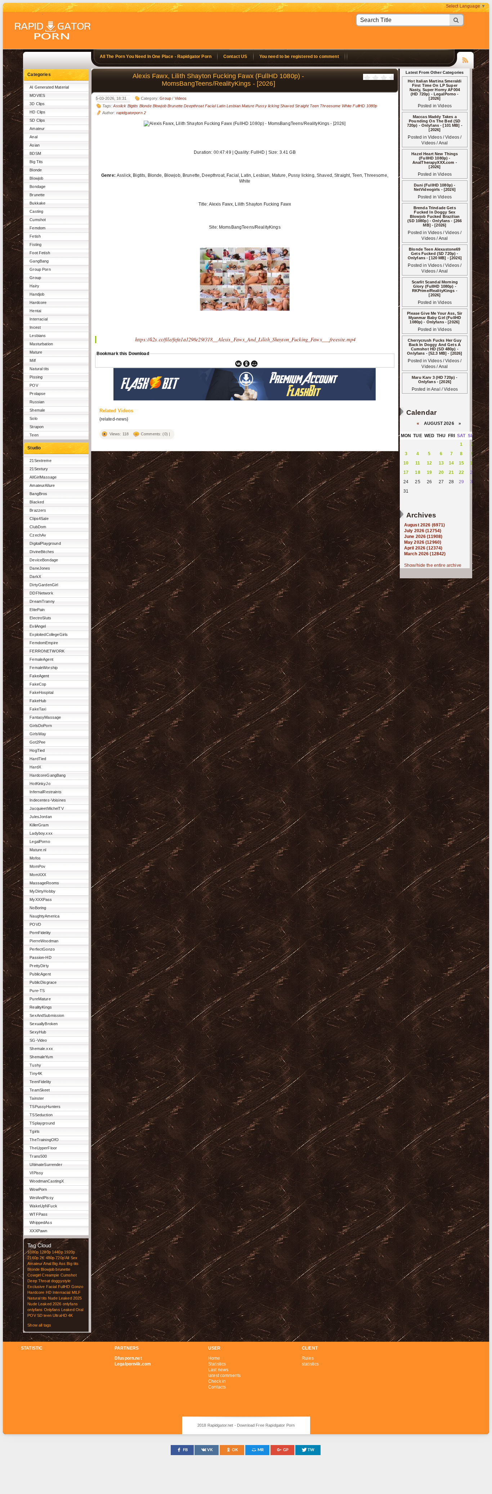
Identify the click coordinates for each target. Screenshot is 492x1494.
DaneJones (40, 568)
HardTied (38, 759)
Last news (218, 1369)
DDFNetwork (41, 593)
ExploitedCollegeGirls (49, 634)
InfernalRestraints (46, 792)
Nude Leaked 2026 (44, 1304)
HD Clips (37, 112)
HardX (35, 767)
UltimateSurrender (46, 1164)
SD (40, 1315)
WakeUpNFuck (43, 1206)
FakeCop (38, 684)
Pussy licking (267, 106)
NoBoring (38, 908)
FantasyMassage (45, 717)
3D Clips (37, 104)
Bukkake (37, 203)
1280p (45, 1252)
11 (417, 463)
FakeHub (38, 701)
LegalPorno (40, 841)
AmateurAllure (42, 485)
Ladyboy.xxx (41, 833)
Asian (35, 145)
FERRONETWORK (47, 651)
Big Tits (36, 162)
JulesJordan (41, 817)
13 (441, 463)
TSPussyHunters (45, 1106)
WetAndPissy (42, 1197)
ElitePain (37, 609)
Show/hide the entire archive (432, 565)
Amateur (37, 128)
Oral (80, 1309)
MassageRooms (44, 883)
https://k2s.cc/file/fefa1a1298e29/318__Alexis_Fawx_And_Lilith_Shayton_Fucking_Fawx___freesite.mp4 (245, 339)
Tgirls (35, 1131)
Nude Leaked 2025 (65, 1298)
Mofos (35, 858)
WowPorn (38, 1189)
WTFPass (39, 1214)
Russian (37, 402)
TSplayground (42, 1123)
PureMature (40, 999)
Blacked (37, 502)
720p (59, 1258)
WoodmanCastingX (47, 1181)
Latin (221, 106)
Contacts (217, 1387)
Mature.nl (38, 850)
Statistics (217, 1364)
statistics (310, 1364)
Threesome (330, 106)
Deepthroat (193, 106)
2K (42, 1258)
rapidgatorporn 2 (131, 113)
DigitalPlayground (45, 543)
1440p (57, 1252)
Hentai (35, 311)
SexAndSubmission (47, 1015)
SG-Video (38, 1040)
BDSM (35, 153)
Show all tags (39, 1325)
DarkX (35, 576)
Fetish (35, 236)
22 (461, 472)
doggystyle (61, 1281)
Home (214, 1358)
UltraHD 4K (63, 1315)
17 (405, 472)
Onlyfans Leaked (59, 1309)
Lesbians (38, 335)
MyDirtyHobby (42, 891)
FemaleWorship (44, 667)
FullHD (64, 1286)
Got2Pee (37, 742)
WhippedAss (41, 1222)
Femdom (37, 228)
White (347, 106)
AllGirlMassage (43, 477)
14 (451, 463)
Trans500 (38, 1156)
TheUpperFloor (43, 1148)
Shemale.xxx (41, 1048)
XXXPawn (38, 1231)
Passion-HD (40, 957)
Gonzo (77, 1286)
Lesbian (234, 106)
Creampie (50, 1275)
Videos (181, 98)
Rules (308, 1358)
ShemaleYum (41, 1057)
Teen (34, 435)
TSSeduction (41, 1115)
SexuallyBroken (44, 1024)
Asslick (119, 106)
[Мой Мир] (254, 363)
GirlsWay (38, 734)
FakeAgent (39, 676)
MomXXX (38, 874)
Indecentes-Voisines (48, 800)
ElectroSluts (40, 618)
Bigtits (133, 106)
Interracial (39, 319)
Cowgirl (34, 1275)
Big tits (73, 1263)
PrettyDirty (39, 966)
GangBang (39, 261)
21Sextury (39, 469)
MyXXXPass (41, 899)
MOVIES (37, 95)
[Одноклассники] (246, 363)
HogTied (37, 750)
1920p (69, 1252)
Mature (36, 352)
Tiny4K (36, 1073)
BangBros (38, 494)
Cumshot (38, 219)
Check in (217, 1381)
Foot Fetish (40, 253)
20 (441, 472)
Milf (33, 360)
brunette (62, 1269)
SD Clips (37, 120)
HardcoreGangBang (48, 775)
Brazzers (38, 510)
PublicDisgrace (43, 982)
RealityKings (41, 1007)
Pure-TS (37, 990)
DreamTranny (42, 601)
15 (461, 463)
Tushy (35, 1065)
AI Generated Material (49, 87)
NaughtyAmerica (44, 916)
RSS (465, 59)
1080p (33, 1252)
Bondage (37, 186)
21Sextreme (40, 460)
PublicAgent (40, 974)
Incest (35, 327)
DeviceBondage (44, 560)
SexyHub (38, 1032)
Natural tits (39, 369)
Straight (302, 106)
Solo (33, 418)
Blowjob (36, 178)
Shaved (287, 106)
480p (50, 1258)
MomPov (37, 866)
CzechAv (38, 535)
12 (429, 463)
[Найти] (456, 20)
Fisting (35, 244)
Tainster (37, 1098)
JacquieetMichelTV (46, 808)
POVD (35, 924)
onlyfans (70, 1304)
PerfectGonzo (42, 949)
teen (48, 1315)
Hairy (34, 286)
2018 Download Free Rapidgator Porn (53, 31)
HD (49, 1292)
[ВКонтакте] (238, 363)
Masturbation (41, 344)
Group (35, 277)
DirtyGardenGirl (44, 585)
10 (405, 463)
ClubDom (38, 527)
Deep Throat (38, 1281)
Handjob (37, 294)
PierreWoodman (44, 941)
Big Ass (59, 1263)
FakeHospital (41, 692)
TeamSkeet (40, 1090)
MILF (76, 1292)
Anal (33, 137)
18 (417, 472)
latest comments (224, 1375)
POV (34, 385)
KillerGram (39, 825)
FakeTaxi (38, 709)
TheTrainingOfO (44, 1140)
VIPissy (36, 1173)
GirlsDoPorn (41, 725)
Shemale (37, 410)
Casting (36, 211)
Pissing (36, 377)
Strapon (37, 427)
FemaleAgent (41, 659)
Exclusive (36, 1286)
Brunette (37, 195)
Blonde (36, 170)
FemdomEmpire (44, 643)
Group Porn (40, 269)
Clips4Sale (39, 518)
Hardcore (38, 302)
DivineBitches (42, 551)
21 (451, 472)
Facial (51, 1286)
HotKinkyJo (40, 783)
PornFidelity (40, 932)
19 (429, 472)
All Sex (71, 1258)
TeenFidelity (40, 1082)
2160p (33, 1258)
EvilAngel (38, 626)
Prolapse (37, 393)
